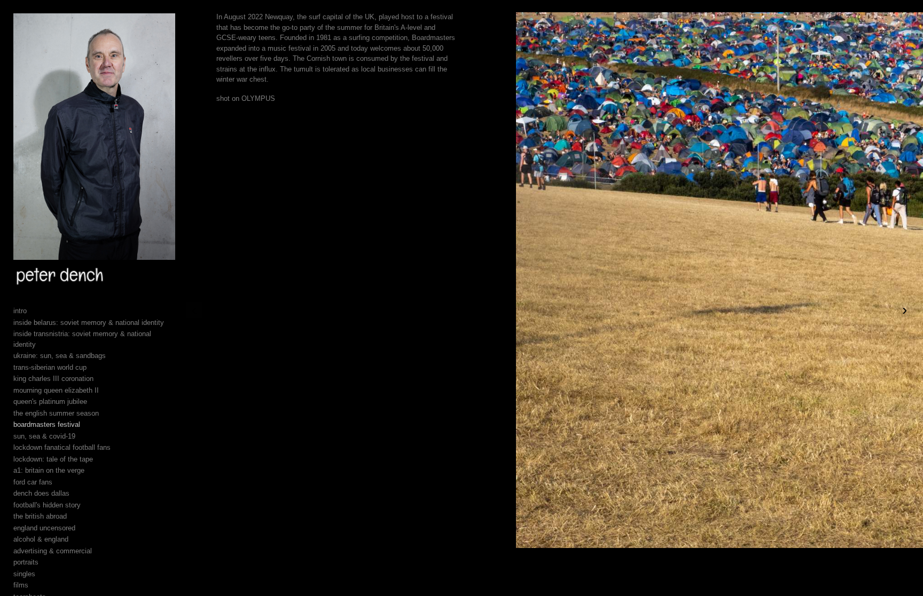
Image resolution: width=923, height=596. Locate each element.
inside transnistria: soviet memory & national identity (82, 339)
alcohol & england (40, 539)
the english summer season (56, 413)
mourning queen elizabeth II (56, 390)
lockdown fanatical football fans (62, 447)
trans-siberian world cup (50, 367)
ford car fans (32, 482)
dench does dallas (41, 493)
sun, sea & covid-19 (44, 436)
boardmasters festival (46, 424)
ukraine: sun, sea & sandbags (59, 356)
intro (20, 311)
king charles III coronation (53, 379)
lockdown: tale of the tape (53, 459)
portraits (25, 562)
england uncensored (44, 528)
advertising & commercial (52, 551)
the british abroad (40, 516)
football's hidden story (47, 505)
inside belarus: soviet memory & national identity (88, 323)
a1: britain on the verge (48, 470)
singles (24, 574)
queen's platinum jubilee (50, 402)
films (20, 585)
